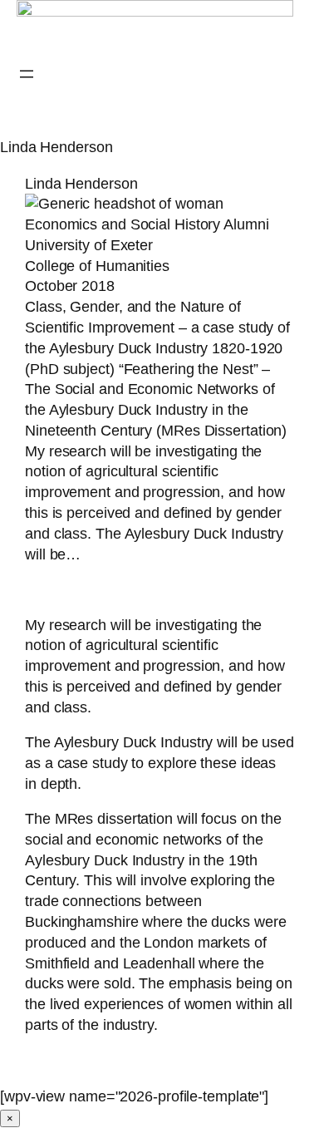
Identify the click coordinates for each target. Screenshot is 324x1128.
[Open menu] (27, 74)
